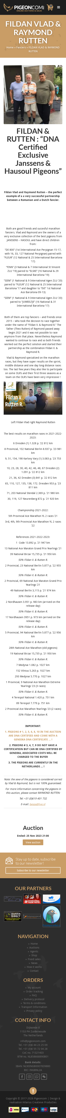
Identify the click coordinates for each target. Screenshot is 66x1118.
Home (10, 47)
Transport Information (34, 1007)
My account (34, 987)
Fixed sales (34, 959)
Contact (34, 970)
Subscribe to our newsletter (33, 870)
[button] (46, 1110)
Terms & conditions (34, 1003)
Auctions (34, 947)
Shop (34, 955)
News (34, 963)
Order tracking (34, 991)
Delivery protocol (34, 999)
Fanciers (21, 47)
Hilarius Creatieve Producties (39, 1102)
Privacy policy (34, 1010)
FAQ (34, 995)
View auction (33, 842)
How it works (34, 967)
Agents (34, 951)
